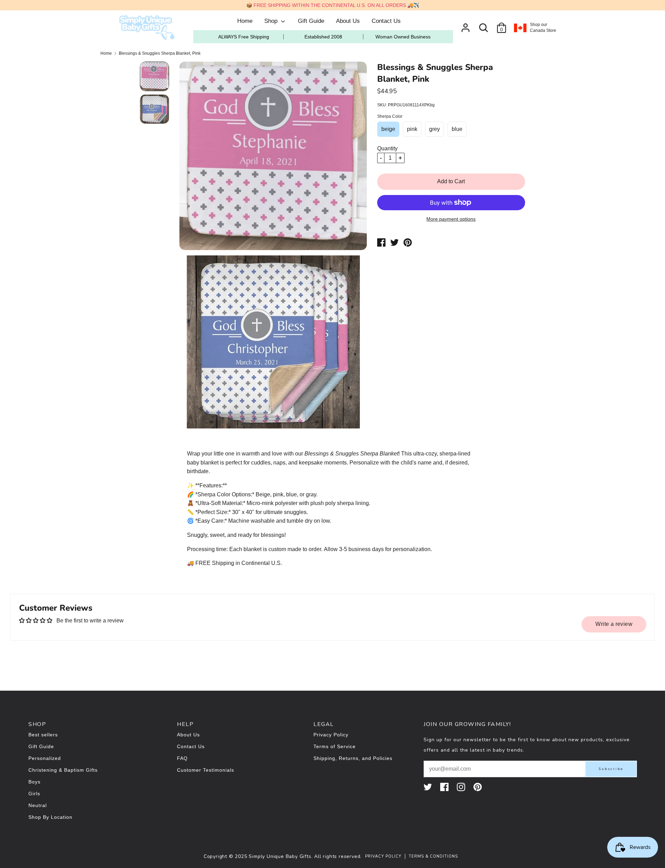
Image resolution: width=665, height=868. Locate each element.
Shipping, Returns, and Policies (352, 758)
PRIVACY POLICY (383, 856)
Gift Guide (311, 21)
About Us (348, 21)
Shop (271, 21)
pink (412, 129)
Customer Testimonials (205, 770)
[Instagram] (462, 786)
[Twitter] (428, 786)
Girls (34, 793)
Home (244, 21)
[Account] (465, 25)
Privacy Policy (330, 734)
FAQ (182, 758)
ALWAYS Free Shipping (243, 36)
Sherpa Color (389, 116)
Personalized (44, 758)
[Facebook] (445, 786)
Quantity (387, 148)
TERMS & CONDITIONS (433, 856)
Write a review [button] (613, 624)
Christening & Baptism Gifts (63, 770)
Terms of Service (334, 746)
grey (434, 129)
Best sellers (43, 734)
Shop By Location (50, 817)
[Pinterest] (478, 786)
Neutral (37, 805)
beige (388, 129)
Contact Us (386, 21)
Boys (34, 782)
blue (457, 129)
